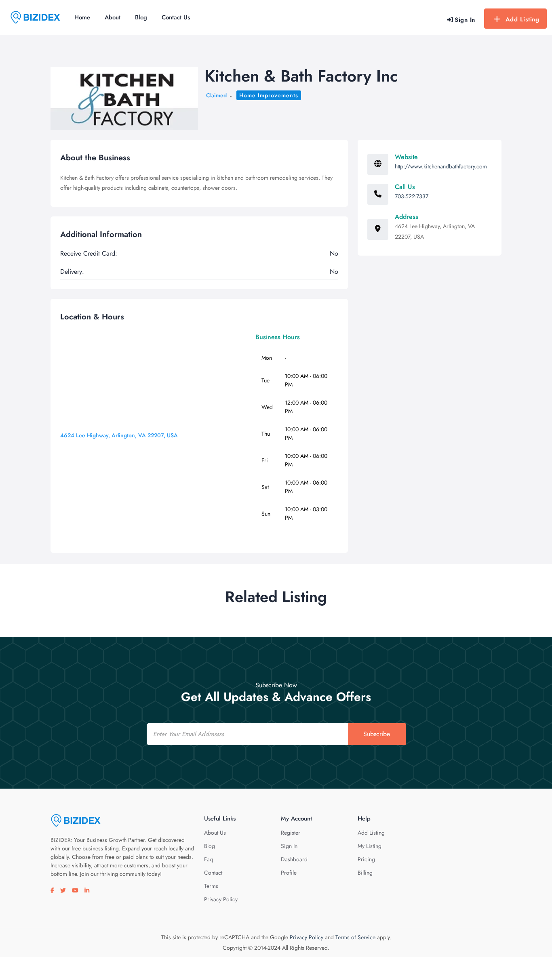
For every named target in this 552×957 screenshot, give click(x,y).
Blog (141, 17)
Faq (208, 859)
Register (290, 833)
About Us (215, 833)
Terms (211, 886)
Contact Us (176, 17)
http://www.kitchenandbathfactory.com (441, 166)
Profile (289, 873)
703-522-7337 (411, 196)
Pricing (366, 859)
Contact (213, 873)
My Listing (369, 846)
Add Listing (522, 19)
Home (82, 17)
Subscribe (376, 734)
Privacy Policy (221, 899)
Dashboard (294, 859)
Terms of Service (355, 937)
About (112, 17)
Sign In (289, 846)
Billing (365, 873)
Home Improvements (268, 95)
